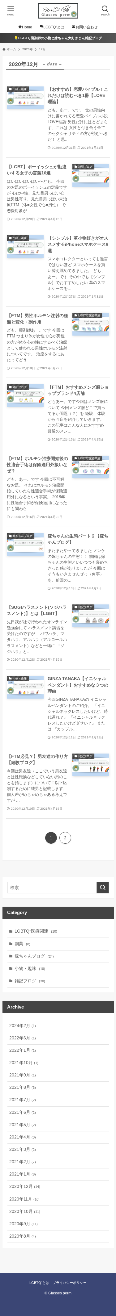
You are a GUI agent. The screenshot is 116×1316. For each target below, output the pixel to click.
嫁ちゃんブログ (34, 956)
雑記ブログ (30, 981)
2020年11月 (24, 1199)
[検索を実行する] (103, 887)
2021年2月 (22, 1161)
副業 (22, 944)
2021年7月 (22, 1099)
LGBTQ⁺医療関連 (36, 931)
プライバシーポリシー (70, 1283)
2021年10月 (23, 1062)
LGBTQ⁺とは (39, 1283)
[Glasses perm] (58, 11)
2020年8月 (22, 1236)
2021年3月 (22, 1149)
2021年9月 (22, 1075)
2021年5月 (22, 1124)
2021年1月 (22, 1174)
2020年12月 (24, 1186)
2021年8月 (22, 1087)
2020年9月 (23, 1224)
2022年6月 (22, 1038)
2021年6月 (22, 1112)
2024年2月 (22, 1025)
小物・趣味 (30, 968)
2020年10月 (24, 1211)
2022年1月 (22, 1050)
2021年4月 (22, 1137)
